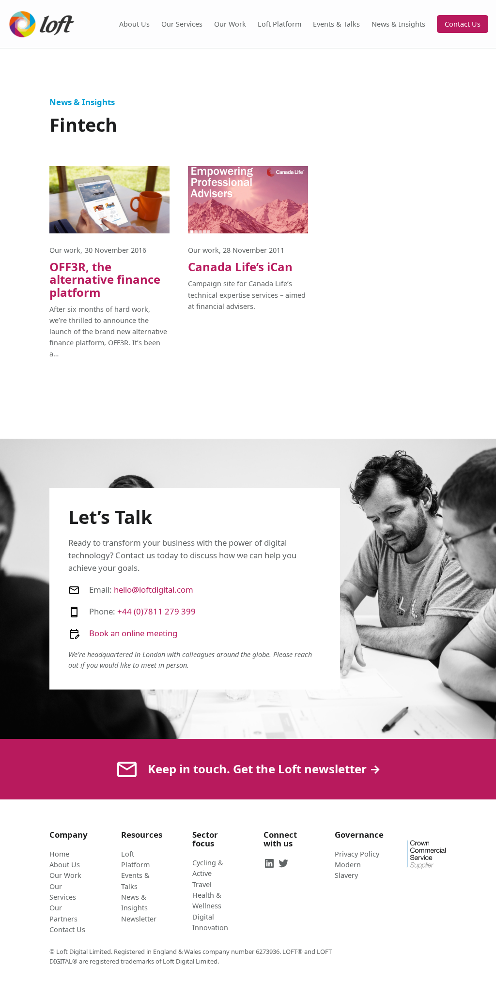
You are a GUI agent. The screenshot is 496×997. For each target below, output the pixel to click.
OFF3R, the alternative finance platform (104, 280)
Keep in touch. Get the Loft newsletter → (264, 769)
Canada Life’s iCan (240, 267)
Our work (64, 250)
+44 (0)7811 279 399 (156, 611)
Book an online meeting (133, 633)
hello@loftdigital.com (153, 589)
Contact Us (462, 24)
